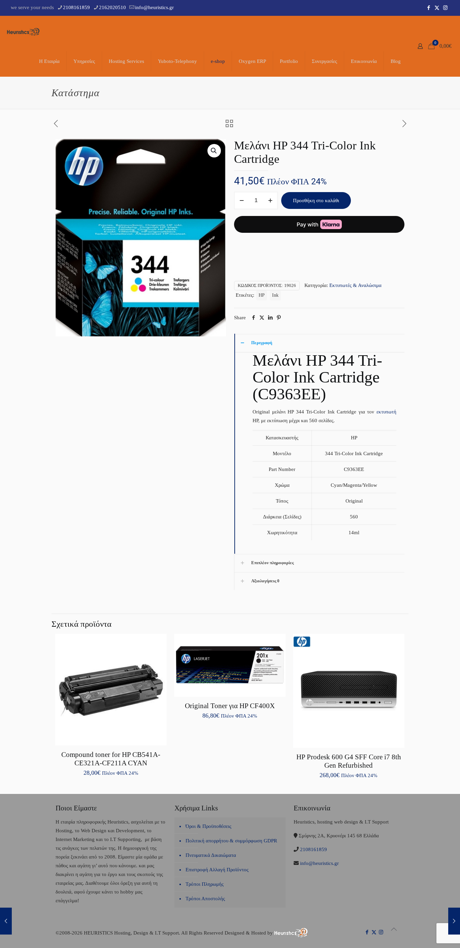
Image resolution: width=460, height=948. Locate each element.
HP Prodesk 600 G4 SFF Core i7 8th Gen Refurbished (348, 761)
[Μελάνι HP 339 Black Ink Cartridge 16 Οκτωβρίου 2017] (6, 921)
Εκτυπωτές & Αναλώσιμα (355, 285)
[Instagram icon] (445, 7)
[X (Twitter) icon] (436, 7)
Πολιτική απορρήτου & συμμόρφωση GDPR (231, 840)
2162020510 (112, 7)
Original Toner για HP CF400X (230, 706)
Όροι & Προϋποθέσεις (208, 826)
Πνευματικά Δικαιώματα (211, 855)
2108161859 (76, 7)
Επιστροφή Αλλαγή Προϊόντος (217, 869)
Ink (275, 295)
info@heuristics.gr (154, 7)
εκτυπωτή (386, 411)
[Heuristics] (23, 31)
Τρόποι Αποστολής (205, 898)
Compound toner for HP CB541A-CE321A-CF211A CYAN (110, 759)
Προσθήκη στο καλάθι (316, 200)
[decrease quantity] (242, 200)
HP (262, 295)
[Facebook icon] (428, 7)
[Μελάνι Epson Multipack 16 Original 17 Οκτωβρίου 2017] (454, 921)
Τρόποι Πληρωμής (205, 884)
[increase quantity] (270, 200)
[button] (214, 150)
